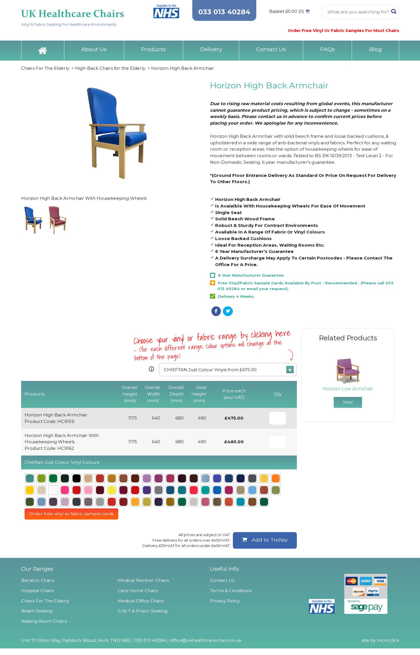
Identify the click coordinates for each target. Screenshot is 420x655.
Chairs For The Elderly (45, 68)
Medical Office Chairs (141, 601)
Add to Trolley (270, 540)
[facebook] (216, 311)
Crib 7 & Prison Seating (142, 611)
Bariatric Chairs (37, 580)
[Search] (393, 12)
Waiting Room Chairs (44, 621)
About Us (94, 49)
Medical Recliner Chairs (143, 580)
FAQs (327, 49)
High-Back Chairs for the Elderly (110, 68)
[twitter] (228, 311)
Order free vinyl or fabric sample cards (71, 513)
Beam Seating (36, 611)
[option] (347, 382)
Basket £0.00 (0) (286, 11)
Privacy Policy (225, 601)
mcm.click (388, 640)
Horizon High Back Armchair (182, 68)
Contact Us (271, 49)
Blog (375, 49)
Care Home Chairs (138, 590)
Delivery (211, 49)
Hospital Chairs (37, 590)
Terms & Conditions (231, 590)
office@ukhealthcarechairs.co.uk (205, 640)
